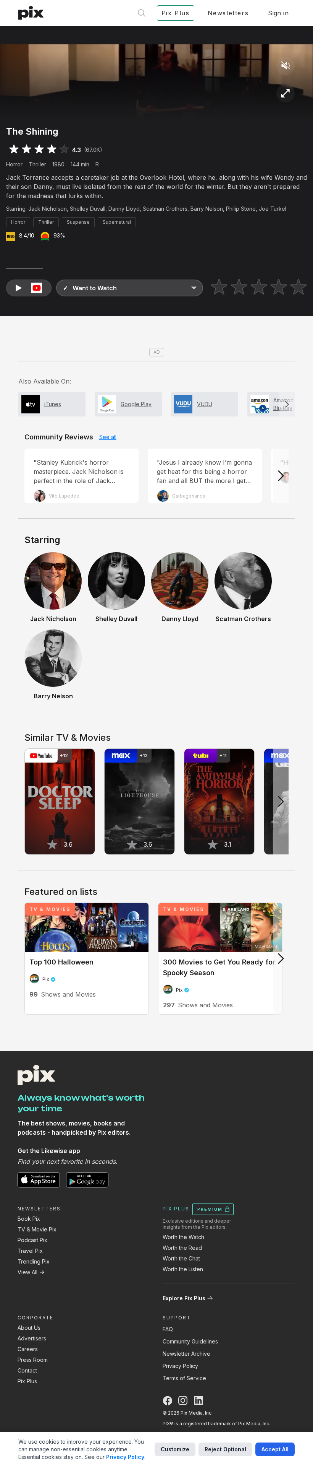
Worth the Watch (183, 1237)
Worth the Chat (181, 1258)
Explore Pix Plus (184, 1298)
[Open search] (142, 13)
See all (107, 437)
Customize (175, 1449)
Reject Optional (225, 1449)
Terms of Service (184, 1378)
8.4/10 (26, 235)
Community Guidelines (190, 1341)
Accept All (275, 1449)
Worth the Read (182, 1247)
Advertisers (32, 1338)
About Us (29, 1327)
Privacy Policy (180, 1366)
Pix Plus (27, 1381)
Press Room (33, 1359)
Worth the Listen (183, 1269)
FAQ (168, 1329)
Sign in (278, 13)
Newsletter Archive (186, 1353)
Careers (28, 1349)
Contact (27, 1370)
